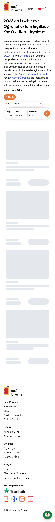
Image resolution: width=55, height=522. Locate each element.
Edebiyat (42, 74)
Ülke (17, 112)
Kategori (33, 112)
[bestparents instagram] (6, 499)
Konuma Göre (11, 432)
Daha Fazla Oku (13, 90)
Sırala (6, 104)
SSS (6, 469)
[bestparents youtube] (30, 499)
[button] (9, 115)
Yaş (8, 112)
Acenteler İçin (11, 457)
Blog (6, 411)
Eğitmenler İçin (12, 453)
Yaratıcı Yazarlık (27, 74)
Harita (11, 97)
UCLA (7, 56)
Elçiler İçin (9, 448)
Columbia (25, 56)
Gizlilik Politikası (12, 419)
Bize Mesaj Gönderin (15, 473)
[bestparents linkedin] (22, 499)
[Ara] (47, 113)
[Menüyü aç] (49, 9)
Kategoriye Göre (13, 436)
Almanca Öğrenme (19, 78)
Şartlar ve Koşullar (14, 415)
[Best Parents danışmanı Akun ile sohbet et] (47, 515)
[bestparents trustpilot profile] (27, 491)
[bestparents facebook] (14, 499)
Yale (13, 56)
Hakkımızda (10, 407)
